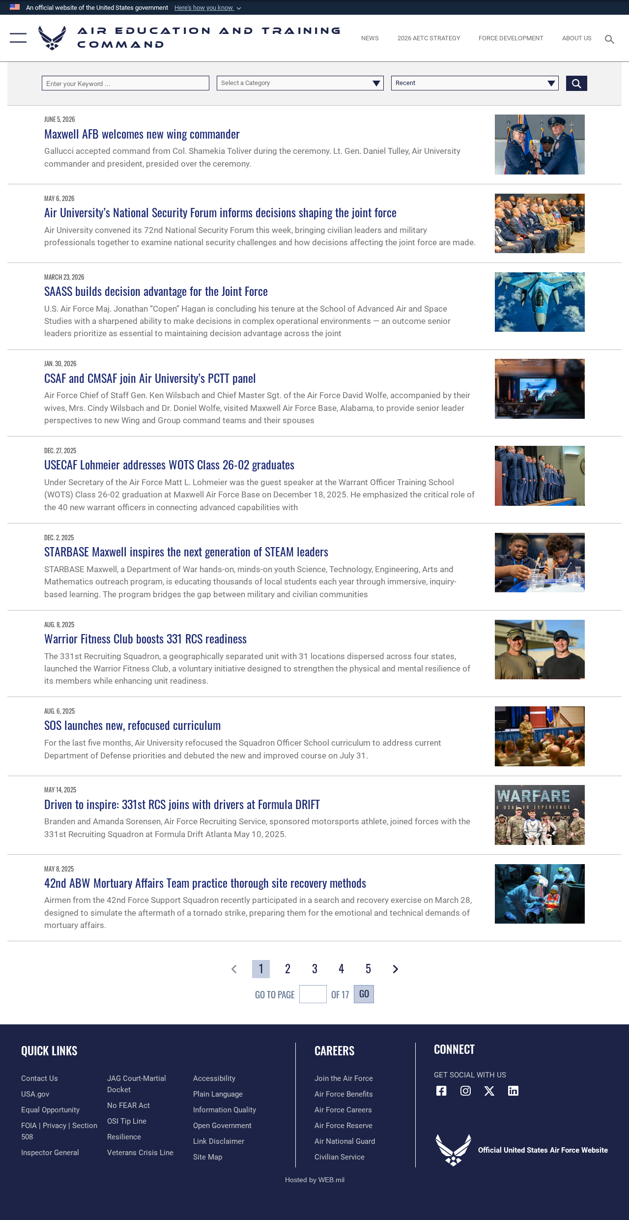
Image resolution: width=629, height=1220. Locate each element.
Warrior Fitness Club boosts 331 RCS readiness (145, 638)
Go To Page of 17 (302, 994)
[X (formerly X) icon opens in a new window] (489, 1090)
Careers (334, 1051)
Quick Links (49, 1051)
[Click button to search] (576, 83)
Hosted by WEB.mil (314, 1180)
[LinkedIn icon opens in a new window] (513, 1090)
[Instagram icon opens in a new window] (465, 1090)
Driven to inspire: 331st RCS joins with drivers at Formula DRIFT (182, 804)
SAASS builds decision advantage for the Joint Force (156, 290)
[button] (208, 8)
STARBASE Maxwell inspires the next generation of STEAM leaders (186, 551)
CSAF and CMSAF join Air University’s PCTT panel (150, 377)
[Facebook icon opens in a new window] (441, 1090)
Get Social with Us (470, 1075)
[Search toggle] (611, 38)
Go (364, 993)
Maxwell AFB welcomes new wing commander (142, 133)
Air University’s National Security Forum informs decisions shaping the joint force (220, 212)
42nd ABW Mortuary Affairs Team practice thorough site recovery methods (205, 882)
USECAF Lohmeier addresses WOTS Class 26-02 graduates (169, 464)
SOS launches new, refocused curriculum (132, 724)
